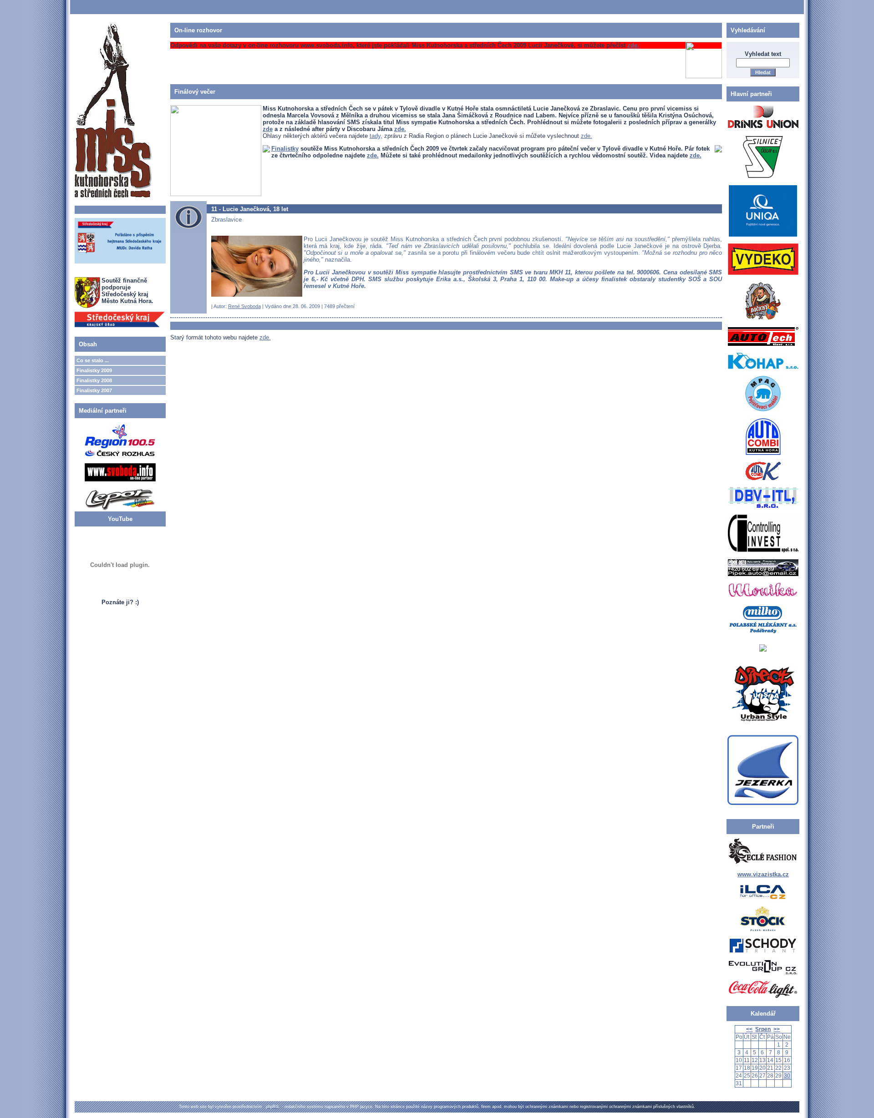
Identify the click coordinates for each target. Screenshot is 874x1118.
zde (268, 129)
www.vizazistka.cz (763, 874)
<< (749, 1029)
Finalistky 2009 (94, 370)
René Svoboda (244, 306)
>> (776, 1029)
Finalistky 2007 (94, 390)
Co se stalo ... (92, 360)
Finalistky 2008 (94, 380)
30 (787, 1075)
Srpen (763, 1029)
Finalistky (285, 148)
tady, (376, 135)
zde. (633, 45)
